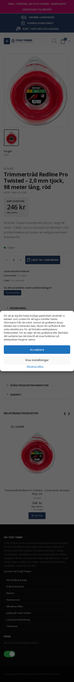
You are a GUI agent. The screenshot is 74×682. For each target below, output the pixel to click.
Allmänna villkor (35, 366)
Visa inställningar (37, 360)
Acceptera (37, 349)
